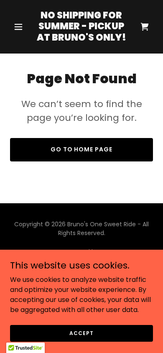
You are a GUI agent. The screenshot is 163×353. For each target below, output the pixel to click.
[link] (81, 38)
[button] (20, 26)
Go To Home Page (82, 149)
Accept (81, 332)
